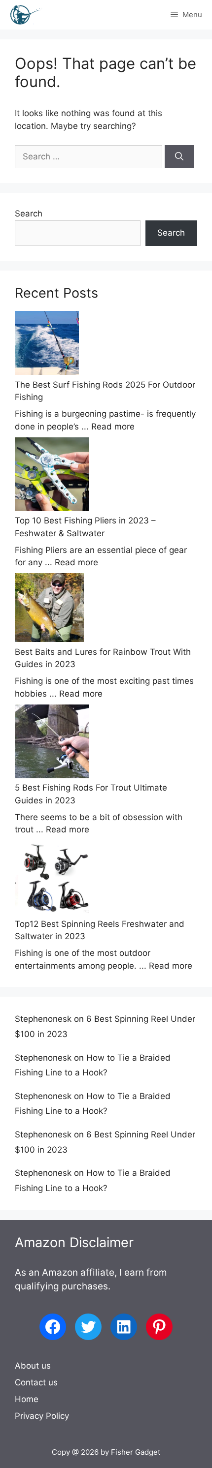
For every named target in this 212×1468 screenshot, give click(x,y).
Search (28, 213)
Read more (113, 426)
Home (26, 1399)
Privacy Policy (42, 1416)
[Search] (179, 157)
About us (33, 1366)
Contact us (36, 1382)
